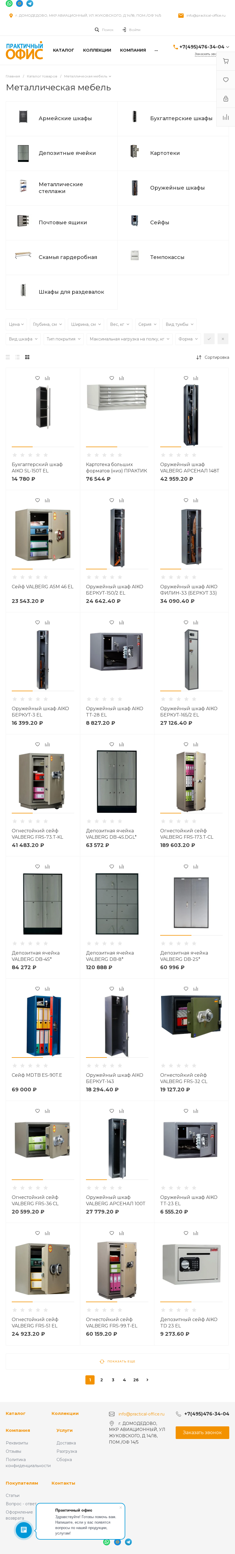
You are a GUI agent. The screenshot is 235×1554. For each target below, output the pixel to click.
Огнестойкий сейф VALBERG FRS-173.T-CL (186, 834)
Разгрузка (66, 1451)
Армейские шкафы (65, 118)
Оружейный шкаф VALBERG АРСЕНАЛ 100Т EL (115, 1204)
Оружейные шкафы (177, 188)
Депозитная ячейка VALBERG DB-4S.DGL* (111, 834)
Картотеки (165, 153)
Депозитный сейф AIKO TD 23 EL (189, 1323)
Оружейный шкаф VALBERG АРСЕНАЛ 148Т (189, 468)
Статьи (12, 1495)
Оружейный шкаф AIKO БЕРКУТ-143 (114, 1078)
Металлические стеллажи (61, 187)
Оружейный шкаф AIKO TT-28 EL (114, 712)
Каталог (16, 1413)
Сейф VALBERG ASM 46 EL (42, 586)
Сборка (64, 1459)
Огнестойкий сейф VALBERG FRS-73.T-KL (37, 834)
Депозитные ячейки (67, 153)
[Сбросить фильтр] (223, 338)
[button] (175, 935)
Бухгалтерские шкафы (181, 118)
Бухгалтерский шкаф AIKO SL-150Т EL (37, 468)
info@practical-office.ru (206, 15)
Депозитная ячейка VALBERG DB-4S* (36, 956)
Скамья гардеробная (68, 257)
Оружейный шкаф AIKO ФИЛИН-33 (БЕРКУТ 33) (189, 590)
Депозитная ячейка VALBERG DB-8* (110, 956)
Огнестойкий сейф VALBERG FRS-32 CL (183, 1078)
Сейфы (159, 222)
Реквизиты (17, 1443)
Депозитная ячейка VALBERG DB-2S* (184, 956)
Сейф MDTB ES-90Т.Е (37, 1075)
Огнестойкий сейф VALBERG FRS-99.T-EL (111, 1323)
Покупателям (22, 1483)
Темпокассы (167, 257)
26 (136, 1379)
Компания (18, 1430)
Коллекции (65, 1413)
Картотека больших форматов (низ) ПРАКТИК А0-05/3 (116, 471)
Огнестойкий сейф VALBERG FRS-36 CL (35, 1200)
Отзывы (13, 1451)
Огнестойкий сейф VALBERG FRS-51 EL (35, 1323)
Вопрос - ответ (21, 1503)
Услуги (64, 1430)
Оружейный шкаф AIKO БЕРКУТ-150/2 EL (114, 590)
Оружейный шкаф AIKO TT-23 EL (189, 1200)
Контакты (63, 1483)
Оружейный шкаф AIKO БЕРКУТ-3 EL (40, 712)
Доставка (66, 1443)
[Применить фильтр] (209, 338)
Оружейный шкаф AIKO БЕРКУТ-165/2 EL (189, 712)
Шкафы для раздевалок (71, 292)
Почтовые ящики (63, 222)
